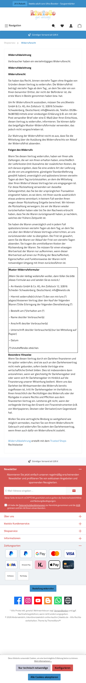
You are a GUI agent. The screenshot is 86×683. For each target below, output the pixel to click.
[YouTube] (38, 600)
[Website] (68, 600)
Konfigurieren (62, 668)
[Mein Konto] (71, 25)
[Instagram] (28, 600)
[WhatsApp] (58, 600)
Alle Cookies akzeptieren (44, 677)
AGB (78, 505)
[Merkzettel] (62, 25)
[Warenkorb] (79, 25)
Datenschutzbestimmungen (32, 505)
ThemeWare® (54, 620)
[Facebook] (18, 600)
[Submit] (74, 491)
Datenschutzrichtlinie (72, 497)
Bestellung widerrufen (43, 588)
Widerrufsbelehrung (19, 441)
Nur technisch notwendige (33, 668)
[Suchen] (53, 25)
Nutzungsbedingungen (45, 501)
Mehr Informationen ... (43, 661)
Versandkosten (61, 610)
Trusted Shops (58, 441)
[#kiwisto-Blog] (48, 600)
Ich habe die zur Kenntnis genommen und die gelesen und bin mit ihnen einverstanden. (43, 506)
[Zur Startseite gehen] (43, 14)
